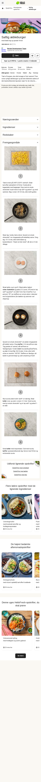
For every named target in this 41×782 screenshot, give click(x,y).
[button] (20, 127)
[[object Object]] (32, 56)
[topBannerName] (20, 14)
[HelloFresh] (20, 2)
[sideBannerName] (20, 103)
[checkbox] (2, 44)
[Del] (37, 56)
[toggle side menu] (2, 3)
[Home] (3, 8)
